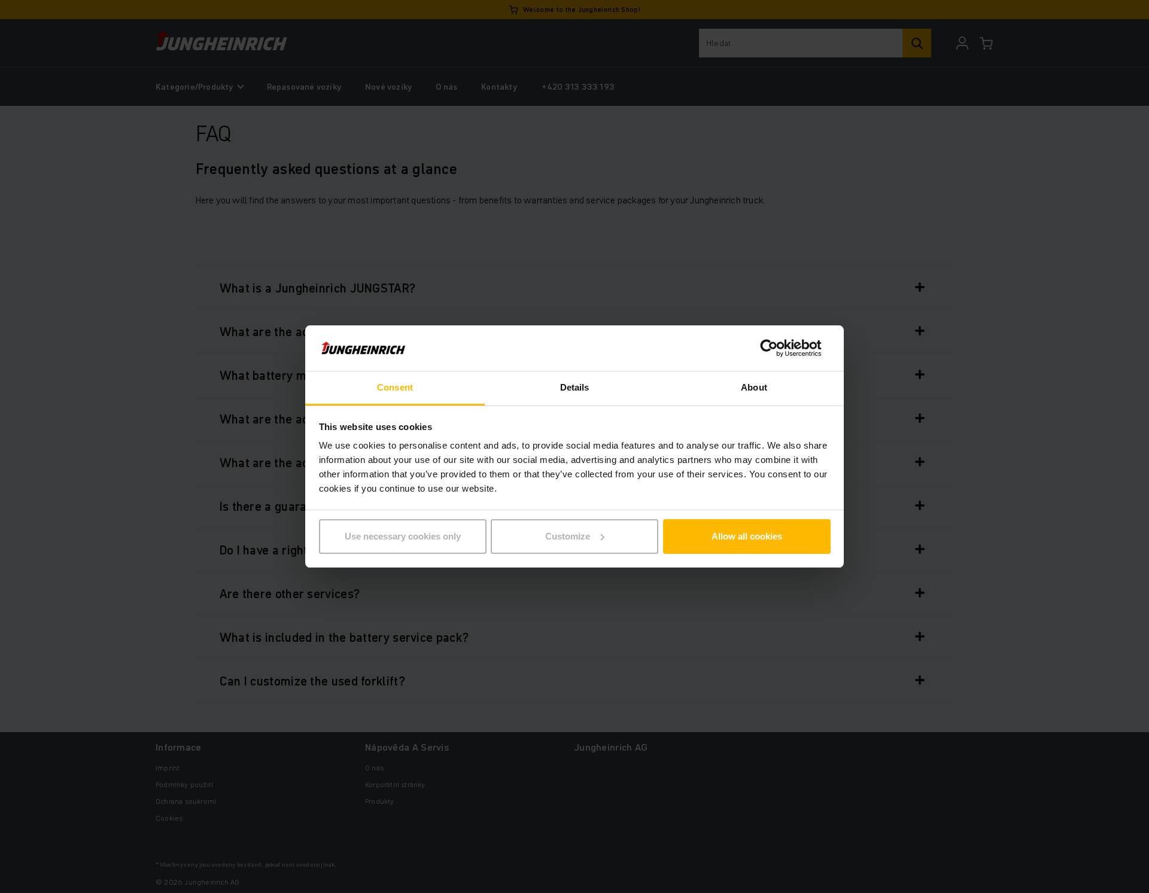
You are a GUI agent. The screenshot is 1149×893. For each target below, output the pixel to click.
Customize (567, 536)
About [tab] (754, 387)
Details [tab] (574, 387)
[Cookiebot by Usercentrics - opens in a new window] (778, 348)
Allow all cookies (747, 536)
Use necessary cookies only (403, 536)
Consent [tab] (395, 387)
